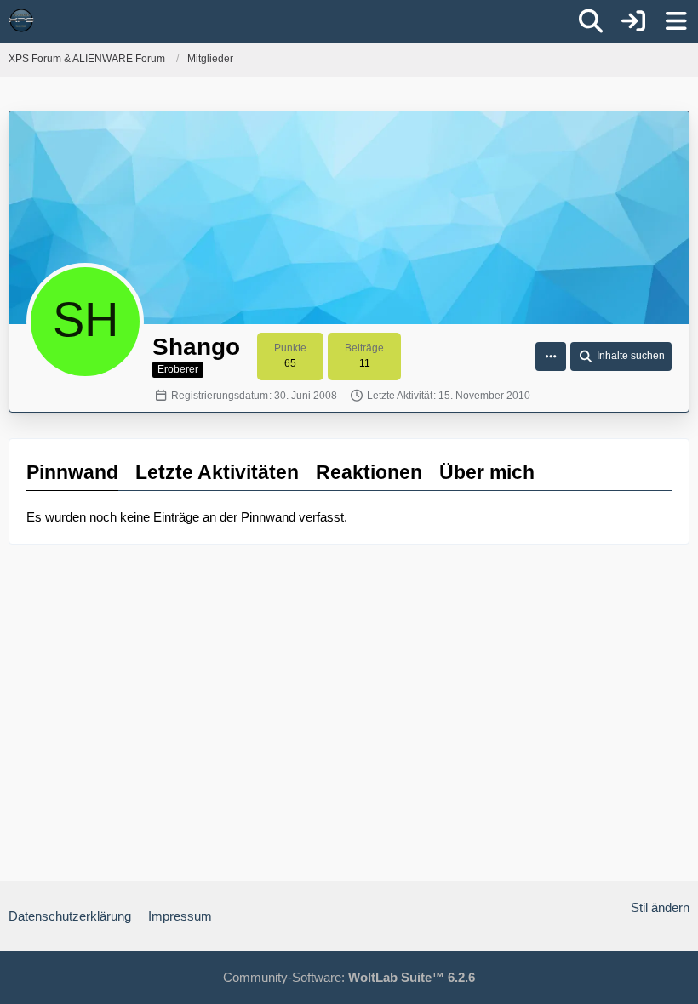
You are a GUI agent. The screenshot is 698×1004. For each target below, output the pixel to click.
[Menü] (676, 21)
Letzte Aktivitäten (217, 472)
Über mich (487, 472)
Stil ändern (660, 907)
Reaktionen (369, 472)
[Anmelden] (633, 21)
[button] (550, 356)
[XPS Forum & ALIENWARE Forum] (21, 20)
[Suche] (591, 21)
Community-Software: (349, 977)
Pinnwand (72, 472)
